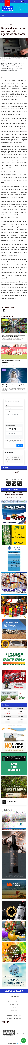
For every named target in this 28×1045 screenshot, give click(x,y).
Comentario (7, 411)
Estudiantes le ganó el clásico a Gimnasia (11, 361)
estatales (5, 21)
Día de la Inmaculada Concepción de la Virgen (13, 385)
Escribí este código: (10, 425)
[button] (3, 1)
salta (15, 21)
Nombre (6, 405)
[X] (14, 1)
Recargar (19, 437)
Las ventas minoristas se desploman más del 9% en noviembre (13, 335)
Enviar (20, 445)
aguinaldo (5, 18)
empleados (15, 18)
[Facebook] (18, 1)
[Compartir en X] (7, 310)
